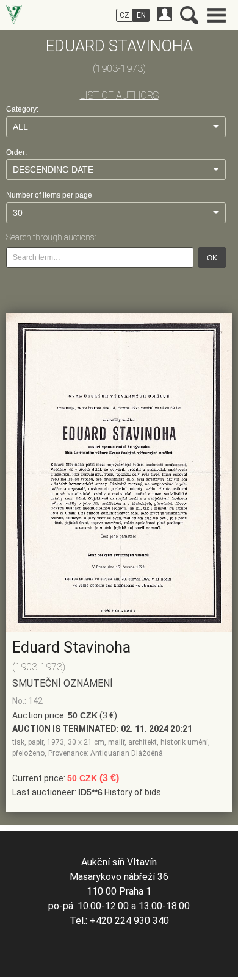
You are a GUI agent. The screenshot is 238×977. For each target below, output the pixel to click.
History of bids (132, 792)
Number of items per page (49, 195)
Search (189, 15)
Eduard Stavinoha (71, 647)
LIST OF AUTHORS (119, 95)
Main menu (216, 15)
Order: (16, 152)
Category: (22, 109)
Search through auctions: (51, 237)
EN (141, 15)
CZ (124, 15)
